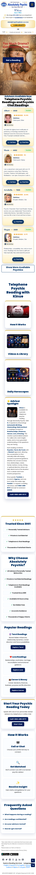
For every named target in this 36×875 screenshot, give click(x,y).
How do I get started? (13, 829)
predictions (19, 17)
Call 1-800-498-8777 (18, 494)
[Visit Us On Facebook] (3, 859)
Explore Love (18, 670)
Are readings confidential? (16, 819)
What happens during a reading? (18, 815)
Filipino (15, 867)
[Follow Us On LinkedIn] (19, 859)
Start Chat (18, 724)
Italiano (9, 867)
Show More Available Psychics (18, 268)
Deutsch (28, 865)
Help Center (27, 32)
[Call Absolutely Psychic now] (33, 860)
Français (22, 867)
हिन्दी (28, 867)
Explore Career (18, 690)
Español (13, 865)
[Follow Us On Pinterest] (10, 859)
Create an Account (14, 32)
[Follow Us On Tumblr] (23, 859)
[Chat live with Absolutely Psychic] (33, 865)
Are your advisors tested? (15, 824)
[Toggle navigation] (32, 4)
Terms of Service (15, 848)
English (6, 865)
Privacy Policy (23, 850)
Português (20, 865)
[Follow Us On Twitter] (6, 859)
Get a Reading (13, 60)
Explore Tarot (18, 647)
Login (3, 31)
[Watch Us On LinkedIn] (16, 859)
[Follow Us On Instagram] (13, 859)
